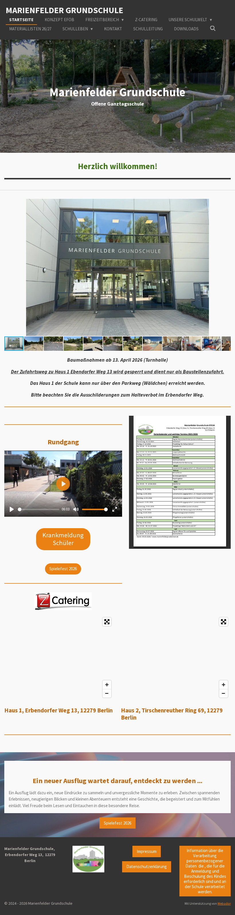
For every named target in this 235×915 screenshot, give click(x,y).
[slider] (38, 509)
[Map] (59, 657)
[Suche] (212, 28)
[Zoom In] (107, 684)
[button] (225, 204)
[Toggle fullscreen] (107, 621)
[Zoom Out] (107, 693)
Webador (224, 904)
